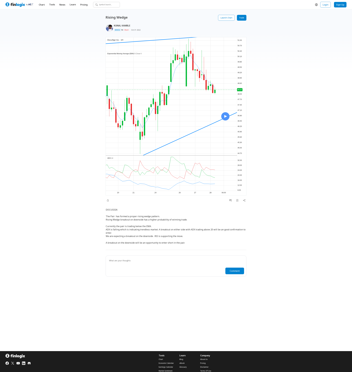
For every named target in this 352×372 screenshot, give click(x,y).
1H (122, 30)
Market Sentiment (165, 371)
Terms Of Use (205, 371)
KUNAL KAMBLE (122, 25)
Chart (42, 4)
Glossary (183, 367)
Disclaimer (204, 367)
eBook (182, 363)
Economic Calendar (166, 363)
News (62, 4)
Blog (181, 359)
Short (126, 30)
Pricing (84, 4)
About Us (204, 359)
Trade (241, 17)
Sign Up (340, 4)
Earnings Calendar (166, 367)
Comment (235, 270)
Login (325, 4)
